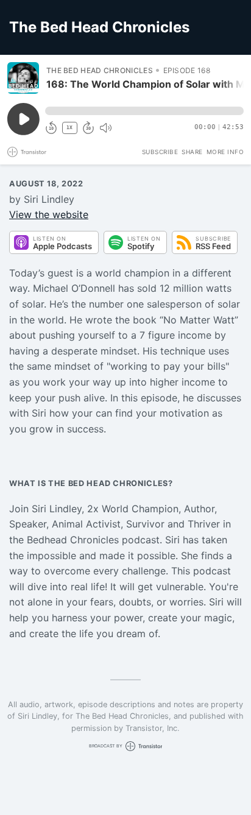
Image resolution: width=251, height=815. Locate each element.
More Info (225, 151)
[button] (144, 111)
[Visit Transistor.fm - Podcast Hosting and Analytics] (26, 152)
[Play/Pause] (23, 78)
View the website (48, 214)
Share (192, 151)
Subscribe (160, 151)
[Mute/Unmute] (105, 127)
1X (69, 127)
